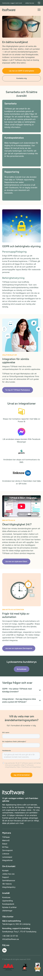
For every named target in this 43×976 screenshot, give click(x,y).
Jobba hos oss (29, 3)
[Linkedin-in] (4, 950)
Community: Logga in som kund (12, 3)
